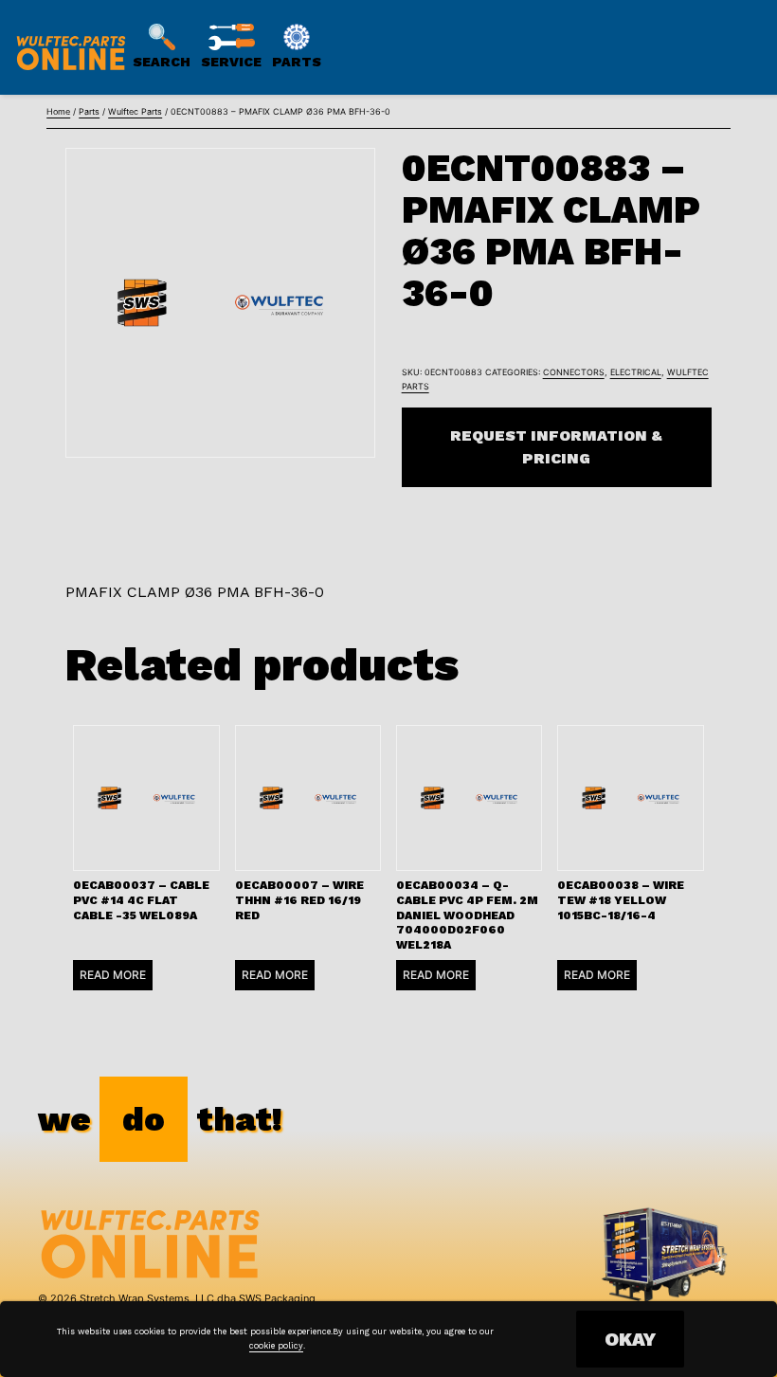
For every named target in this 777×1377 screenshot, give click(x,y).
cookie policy (276, 1345)
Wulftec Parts (135, 111)
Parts (89, 111)
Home (58, 111)
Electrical (635, 372)
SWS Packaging (277, 1298)
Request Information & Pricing (556, 446)
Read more (113, 975)
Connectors (574, 372)
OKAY (630, 1339)
